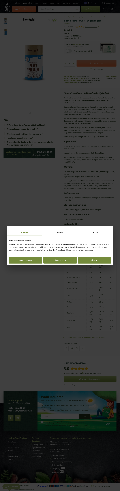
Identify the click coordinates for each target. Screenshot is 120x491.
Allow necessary (25, 260)
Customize (58, 260)
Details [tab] (60, 232)
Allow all (94, 260)
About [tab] (95, 232)
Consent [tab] (24, 232)
